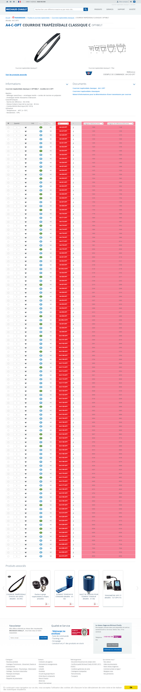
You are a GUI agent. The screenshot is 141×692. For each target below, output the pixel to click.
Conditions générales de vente (80, 669)
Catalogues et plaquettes (79, 671)
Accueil (8, 18)
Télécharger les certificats (58, 632)
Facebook (42, 671)
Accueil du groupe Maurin (47, 674)
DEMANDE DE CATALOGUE (112, 649)
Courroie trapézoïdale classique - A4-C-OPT (89, 88)
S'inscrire (43, 638)
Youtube (41, 666)
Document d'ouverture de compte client (83, 662)
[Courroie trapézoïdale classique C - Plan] (107, 50)
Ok (131, 687)
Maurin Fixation (43, 678)
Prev (16, 46)
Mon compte (123, 2)
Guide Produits (10, 676)
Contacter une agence (45, 662)
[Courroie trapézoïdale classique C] (42, 50)
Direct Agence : (35, 2)
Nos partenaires (109, 674)
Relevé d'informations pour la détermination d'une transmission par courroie (102, 94)
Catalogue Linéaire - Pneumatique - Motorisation (21, 669)
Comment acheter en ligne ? (112, 669)
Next (68, 46)
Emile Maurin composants (47, 676)
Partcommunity (76, 674)
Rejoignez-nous (108, 671)
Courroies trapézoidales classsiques (86, 91)
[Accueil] (7, 1)
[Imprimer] (14, 1)
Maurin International (45, 683)
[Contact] (10, 1)
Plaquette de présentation (14, 678)
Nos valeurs (107, 662)
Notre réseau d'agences (111, 666)
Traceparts (74, 676)
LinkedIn (41, 669)
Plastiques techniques (13, 674)
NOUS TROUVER (113, 645)
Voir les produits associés (16, 74)
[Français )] (20, 1)
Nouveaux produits (12, 662)
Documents (47, 604)
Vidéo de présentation (110, 664)
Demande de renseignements (48, 664)
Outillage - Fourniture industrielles (16, 671)
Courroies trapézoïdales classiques (63, 18)
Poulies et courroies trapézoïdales (39, 18)
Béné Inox (42, 681)
